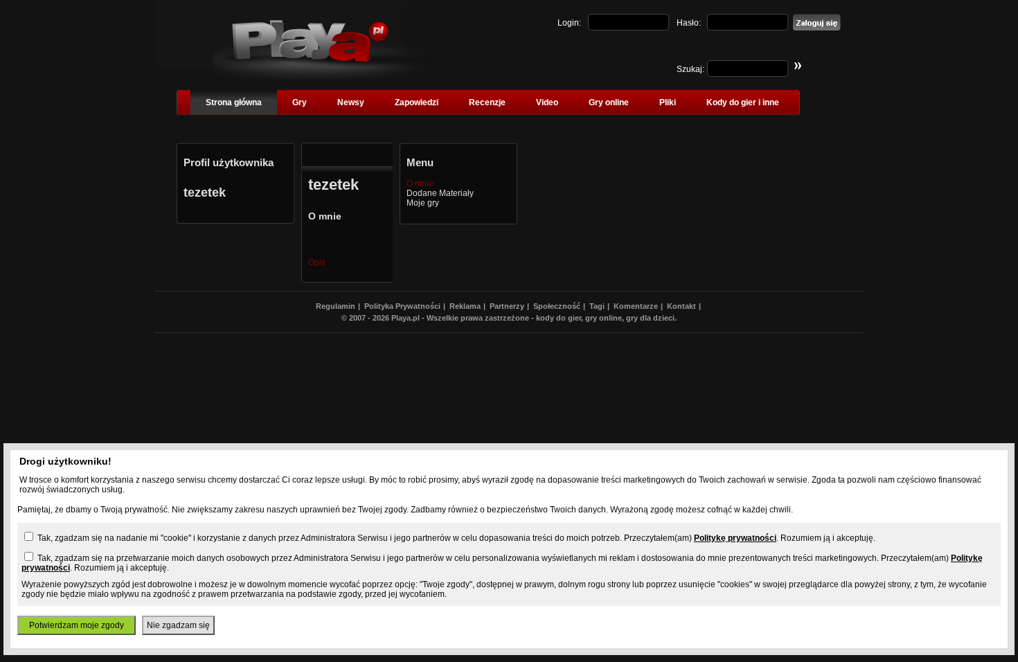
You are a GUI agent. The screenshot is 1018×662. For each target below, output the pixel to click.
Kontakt (681, 306)
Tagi (597, 306)
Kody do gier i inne (742, 102)
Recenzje (487, 102)
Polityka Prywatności (402, 306)
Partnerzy (507, 306)
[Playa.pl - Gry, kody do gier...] (322, 77)
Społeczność (556, 306)
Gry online (609, 102)
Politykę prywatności (735, 538)
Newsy (350, 102)
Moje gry (423, 203)
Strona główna (234, 102)
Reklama (465, 306)
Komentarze (636, 306)
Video (547, 102)
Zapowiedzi (416, 102)
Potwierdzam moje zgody (76, 625)
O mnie (420, 183)
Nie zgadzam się (178, 625)
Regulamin (335, 306)
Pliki (667, 102)
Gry (299, 102)
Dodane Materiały (440, 193)
